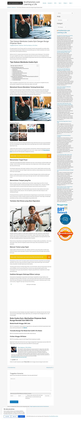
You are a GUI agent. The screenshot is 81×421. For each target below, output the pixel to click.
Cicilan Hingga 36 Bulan (17, 79)
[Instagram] (15, 359)
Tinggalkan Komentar (14, 45)
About (70, 3)
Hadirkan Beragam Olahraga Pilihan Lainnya (20, 75)
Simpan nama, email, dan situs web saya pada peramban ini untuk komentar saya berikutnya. (34, 397)
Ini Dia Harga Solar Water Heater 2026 (64, 154)
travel (60, 3)
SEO (55, 3)
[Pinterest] (14, 359)
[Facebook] (17, 359)
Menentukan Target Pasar (17, 70)
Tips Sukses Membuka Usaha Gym (17, 67)
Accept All (21, 416)
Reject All (14, 416)
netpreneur (14, 7)
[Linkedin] (12, 359)
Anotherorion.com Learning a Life (32, 3)
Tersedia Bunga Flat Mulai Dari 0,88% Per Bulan (20, 78)
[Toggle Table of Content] (37, 66)
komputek (50, 3)
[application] (52, 3)
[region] (14, 413)
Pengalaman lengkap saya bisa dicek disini (19, 357)
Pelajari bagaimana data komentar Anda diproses (39, 406)
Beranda (44, 3)
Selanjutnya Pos (50, 367)
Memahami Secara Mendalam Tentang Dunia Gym (21, 68)
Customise (7, 416)
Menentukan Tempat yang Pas (18, 71)
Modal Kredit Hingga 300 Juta (17, 77)
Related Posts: (15, 69)
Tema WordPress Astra (53, 416)
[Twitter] (11, 359)
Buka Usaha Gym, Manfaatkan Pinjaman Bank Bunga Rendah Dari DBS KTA (24, 76)
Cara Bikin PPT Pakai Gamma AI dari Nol (65, 35)
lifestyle (65, 3)
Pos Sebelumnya (11, 367)
